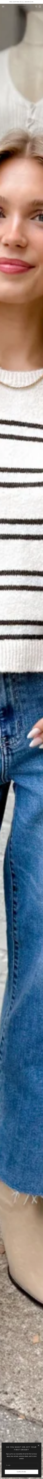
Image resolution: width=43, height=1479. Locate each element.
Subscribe (21, 1472)
